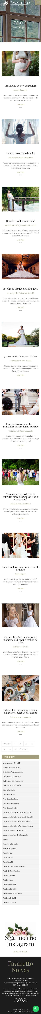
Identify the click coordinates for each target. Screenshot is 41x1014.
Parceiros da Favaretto (10, 844)
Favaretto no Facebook (10, 799)
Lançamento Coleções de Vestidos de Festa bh (17, 822)
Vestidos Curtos (8, 880)
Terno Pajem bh (8, 862)
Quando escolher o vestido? (20, 220)
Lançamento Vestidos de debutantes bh (15, 835)
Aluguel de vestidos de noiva (12, 768)
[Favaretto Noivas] (20, 3)
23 (15, 749)
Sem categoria (12, 293)
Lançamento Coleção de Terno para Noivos (17, 813)
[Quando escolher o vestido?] (20, 199)
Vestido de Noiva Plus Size (11, 871)
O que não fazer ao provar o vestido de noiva (20, 568)
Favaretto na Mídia (9, 795)
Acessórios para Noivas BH (11, 763)
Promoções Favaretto (10, 848)
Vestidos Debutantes (9, 902)
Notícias (5, 840)
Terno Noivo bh (8, 857)
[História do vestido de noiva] (20, 131)
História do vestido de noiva (20, 153)
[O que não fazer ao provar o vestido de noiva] (20, 545)
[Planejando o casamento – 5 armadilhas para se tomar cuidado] (20, 402)
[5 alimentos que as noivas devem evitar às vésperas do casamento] (20, 688)
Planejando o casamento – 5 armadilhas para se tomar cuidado (20, 425)
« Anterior (7, 744)
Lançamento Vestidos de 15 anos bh (14, 831)
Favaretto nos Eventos (10, 808)
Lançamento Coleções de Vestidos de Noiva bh (18, 826)
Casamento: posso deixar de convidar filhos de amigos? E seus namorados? (20, 497)
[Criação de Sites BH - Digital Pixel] (32, 1012)
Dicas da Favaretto (21, 90)
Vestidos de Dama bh (9, 884)
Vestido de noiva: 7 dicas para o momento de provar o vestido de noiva (20, 640)
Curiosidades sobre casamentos (21, 158)
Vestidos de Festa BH (9, 889)
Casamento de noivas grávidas (20, 85)
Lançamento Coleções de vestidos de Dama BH (18, 817)
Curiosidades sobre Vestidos (20, 361)
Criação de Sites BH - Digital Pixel (19, 1012)
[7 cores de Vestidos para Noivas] (20, 334)
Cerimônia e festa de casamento (20, 431)
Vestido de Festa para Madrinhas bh (14, 866)
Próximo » (24, 749)
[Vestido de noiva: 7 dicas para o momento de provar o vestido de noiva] (20, 615)
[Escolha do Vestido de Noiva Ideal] (20, 266)
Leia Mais (20, 104)
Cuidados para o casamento (20, 504)
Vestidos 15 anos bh (9, 875)
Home (14, 28)
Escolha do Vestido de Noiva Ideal (20, 288)
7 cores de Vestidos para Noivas (20, 356)
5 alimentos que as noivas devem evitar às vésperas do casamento (20, 711)
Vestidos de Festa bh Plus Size (12, 893)
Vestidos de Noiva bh (28, 225)
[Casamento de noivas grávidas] (20, 63)
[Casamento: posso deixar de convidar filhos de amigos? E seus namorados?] (20, 472)
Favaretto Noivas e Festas (11, 804)
